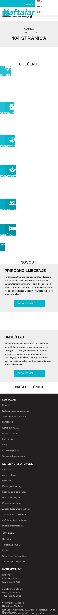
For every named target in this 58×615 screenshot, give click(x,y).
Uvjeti (52, 610)
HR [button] (30, 4)
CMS (25, 613)
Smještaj (6, 539)
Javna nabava (9, 475)
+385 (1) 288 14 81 (11, 596)
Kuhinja (6, 550)
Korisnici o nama (10, 428)
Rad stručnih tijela (11, 497)
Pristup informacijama (13, 525)
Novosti (6, 405)
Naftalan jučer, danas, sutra (15, 411)
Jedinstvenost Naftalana (14, 416)
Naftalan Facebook (14, 603)
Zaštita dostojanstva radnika (16, 509)
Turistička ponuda (11, 545)
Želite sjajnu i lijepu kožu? (14, 561)
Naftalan (29, 29)
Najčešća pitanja (10, 433)
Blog (4, 444)
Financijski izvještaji (11, 486)
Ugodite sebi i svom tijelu (14, 556)
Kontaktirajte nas (10, 450)
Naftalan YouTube (14, 606)
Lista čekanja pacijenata (14, 492)
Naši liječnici (8, 422)
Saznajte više (26, 303)
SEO (41, 613)
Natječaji (6, 480)
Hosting (33, 613)
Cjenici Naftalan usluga (13, 456)
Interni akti (7, 469)
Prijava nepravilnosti (12, 503)
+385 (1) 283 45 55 (11, 592)
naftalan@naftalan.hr (12, 589)
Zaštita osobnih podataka (14, 520)
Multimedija (7, 439)
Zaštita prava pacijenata (14, 514)
